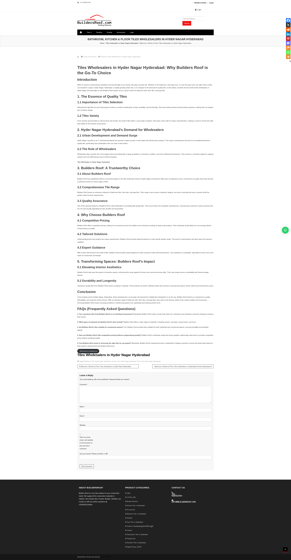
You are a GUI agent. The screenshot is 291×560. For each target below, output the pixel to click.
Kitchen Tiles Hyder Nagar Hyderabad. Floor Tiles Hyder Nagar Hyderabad (136, 361)
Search (186, 23)
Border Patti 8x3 (132, 501)
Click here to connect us (88, 351)
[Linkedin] (288, 34)
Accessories (121, 32)
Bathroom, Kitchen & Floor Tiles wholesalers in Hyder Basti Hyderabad (105, 366)
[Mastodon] (288, 43)
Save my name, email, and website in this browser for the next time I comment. (86, 443)
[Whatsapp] (288, 52)
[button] (285, 230)
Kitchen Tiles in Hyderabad (136, 505)
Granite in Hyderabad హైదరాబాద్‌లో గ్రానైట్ (140, 526)
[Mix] (288, 47)
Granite (109, 32)
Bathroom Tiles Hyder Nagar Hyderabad (98, 361)
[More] (288, 57)
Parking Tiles (131, 538)
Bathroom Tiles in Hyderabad (136, 514)
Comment (84, 384)
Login (199, 10)
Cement (129, 530)
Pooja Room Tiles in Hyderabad (137, 534)
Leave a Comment (89, 57)
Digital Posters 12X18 (134, 547)
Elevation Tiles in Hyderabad (136, 543)
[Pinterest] (288, 38)
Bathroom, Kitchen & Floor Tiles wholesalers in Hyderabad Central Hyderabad (183, 366)
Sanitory (99, 32)
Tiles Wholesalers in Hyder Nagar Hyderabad (93, 162)
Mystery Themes (105, 557)
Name (82, 407)
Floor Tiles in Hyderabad (135, 522)
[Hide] (290, 61)
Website (82, 425)
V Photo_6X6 (131, 497)
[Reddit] (288, 29)
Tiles (88, 32)
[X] (288, 25)
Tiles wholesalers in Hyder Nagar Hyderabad (124, 57)
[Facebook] (288, 20)
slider (128, 493)
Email (82, 416)
